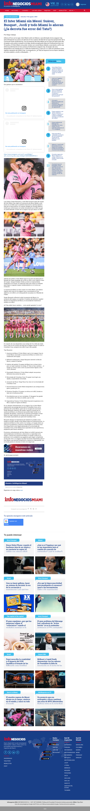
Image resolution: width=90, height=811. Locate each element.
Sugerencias (8, 758)
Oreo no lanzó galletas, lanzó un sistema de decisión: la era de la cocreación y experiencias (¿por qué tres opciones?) (57, 93)
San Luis (67, 780)
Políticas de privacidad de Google (50, 804)
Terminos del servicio (64, 804)
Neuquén (67, 770)
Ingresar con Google (10, 522)
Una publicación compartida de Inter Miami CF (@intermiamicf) (24, 116)
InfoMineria (68, 755)
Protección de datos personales (63, 802)
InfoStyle (67, 757)
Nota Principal (11, 540)
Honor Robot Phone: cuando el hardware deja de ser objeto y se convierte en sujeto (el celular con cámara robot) (57, 71)
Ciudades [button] (25, 10)
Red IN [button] (71, 10)
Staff (54, 10)
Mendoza (67, 768)
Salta (66, 775)
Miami (40, 540)
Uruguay (78, 757)
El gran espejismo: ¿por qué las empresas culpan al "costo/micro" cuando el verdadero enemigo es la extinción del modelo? (58, 115)
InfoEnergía (68, 750)
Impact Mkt (42, 654)
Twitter (55, 747)
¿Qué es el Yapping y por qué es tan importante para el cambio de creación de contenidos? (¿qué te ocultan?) (57, 82)
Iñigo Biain (80, 802)
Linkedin (55, 750)
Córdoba (67, 747)
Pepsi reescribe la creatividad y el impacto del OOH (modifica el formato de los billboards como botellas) (58, 137)
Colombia (79, 747)
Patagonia (67, 773)
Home (7, 10)
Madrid (78, 750)
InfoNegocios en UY (44, 692)
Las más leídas (37, 10)
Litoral (66, 765)
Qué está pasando (11, 17)
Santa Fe (67, 783)
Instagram (56, 752)
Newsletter (63, 10)
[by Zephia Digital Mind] (45, 808)
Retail (9, 578)
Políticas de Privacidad (48, 802)
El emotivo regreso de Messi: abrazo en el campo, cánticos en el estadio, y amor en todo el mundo (57, 157)
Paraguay (79, 755)
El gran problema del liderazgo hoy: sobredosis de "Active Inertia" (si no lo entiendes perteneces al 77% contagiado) (58, 126)
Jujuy (66, 762)
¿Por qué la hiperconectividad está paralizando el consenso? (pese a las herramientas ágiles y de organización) (57, 104)
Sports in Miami (12, 692)
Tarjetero (47, 10)
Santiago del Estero (68, 786)
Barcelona (79, 744)
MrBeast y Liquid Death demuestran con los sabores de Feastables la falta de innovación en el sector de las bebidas (58, 147)
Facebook (56, 744)
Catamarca (67, 744)
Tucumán (67, 790)
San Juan (67, 778)
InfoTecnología (69, 760)
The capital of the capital (15, 616)
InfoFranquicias (69, 752)
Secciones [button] (14, 10)
